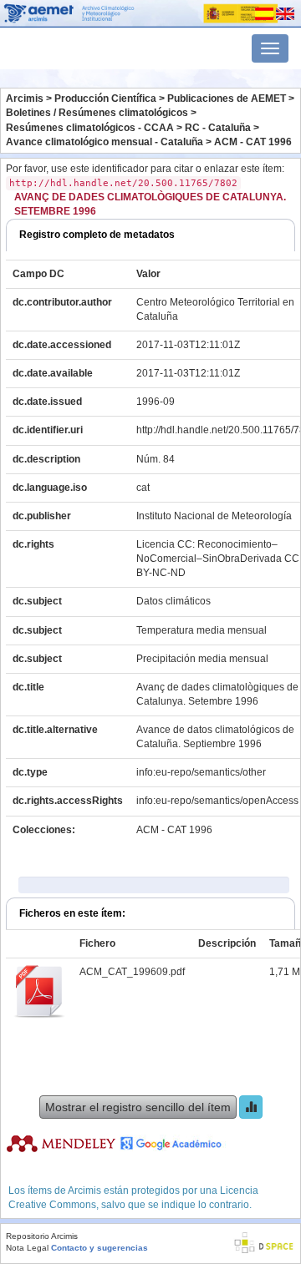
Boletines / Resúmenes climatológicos (97, 113)
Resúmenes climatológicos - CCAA (90, 128)
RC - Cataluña (218, 128)
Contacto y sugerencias (99, 1247)
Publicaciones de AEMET (226, 98)
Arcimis (24, 98)
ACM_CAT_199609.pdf (132, 972)
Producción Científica (105, 98)
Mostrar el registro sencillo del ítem (138, 1107)
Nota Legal (27, 1247)
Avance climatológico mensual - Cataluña (104, 142)
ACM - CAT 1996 (253, 142)
